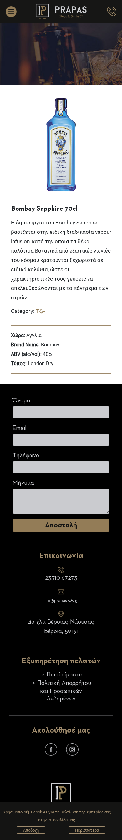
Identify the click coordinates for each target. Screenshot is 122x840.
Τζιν (40, 311)
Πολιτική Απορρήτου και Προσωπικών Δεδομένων (64, 691)
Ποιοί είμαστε (64, 674)
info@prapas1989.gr (61, 601)
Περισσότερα (87, 830)
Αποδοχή (31, 830)
